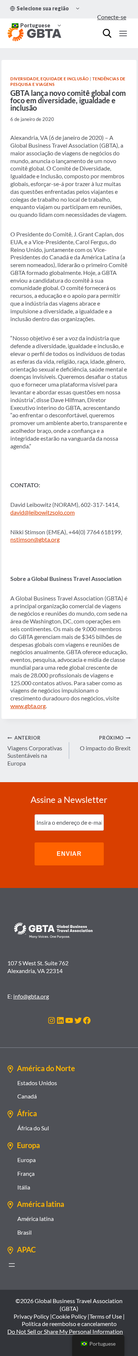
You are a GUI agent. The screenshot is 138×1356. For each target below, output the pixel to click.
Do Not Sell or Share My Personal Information (65, 1331)
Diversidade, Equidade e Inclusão (49, 78)
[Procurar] (107, 33)
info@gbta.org (31, 996)
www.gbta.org (28, 705)
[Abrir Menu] (123, 33)
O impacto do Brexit (105, 743)
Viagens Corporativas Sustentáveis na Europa (34, 751)
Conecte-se (111, 16)
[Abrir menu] (11, 1265)
